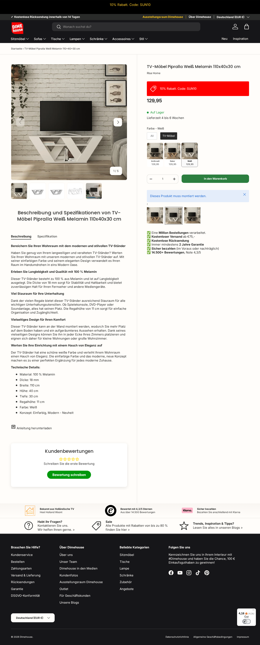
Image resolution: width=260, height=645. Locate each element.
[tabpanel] (69, 329)
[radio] (152, 136)
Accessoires (121, 39)
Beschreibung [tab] (21, 236)
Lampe (124, 568)
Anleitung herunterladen (34, 428)
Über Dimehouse (200, 16)
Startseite (16, 48)
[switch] (247, 621)
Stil (141, 39)
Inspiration (240, 39)
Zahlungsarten (21, 568)
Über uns (66, 555)
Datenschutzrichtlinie (177, 636)
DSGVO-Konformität (25, 596)
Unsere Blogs (69, 602)
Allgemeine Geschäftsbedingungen (212, 636)
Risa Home (153, 73)
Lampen (75, 39)
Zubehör (126, 582)
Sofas (38, 39)
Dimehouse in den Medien (79, 568)
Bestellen (18, 562)
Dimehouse (26, 636)
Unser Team (68, 562)
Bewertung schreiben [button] (69, 475)
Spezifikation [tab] (47, 236)
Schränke (97, 39)
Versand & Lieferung (25, 575)
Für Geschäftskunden (75, 596)
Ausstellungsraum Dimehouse (163, 16)
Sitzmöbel (18, 39)
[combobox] (126, 26)
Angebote (127, 589)
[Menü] (253, 610)
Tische (56, 39)
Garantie (17, 589)
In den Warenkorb (215, 178)
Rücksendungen (23, 582)
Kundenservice (22, 555)
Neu (225, 39)
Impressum (243, 636)
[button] (246, 26)
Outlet (64, 589)
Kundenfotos (69, 575)
